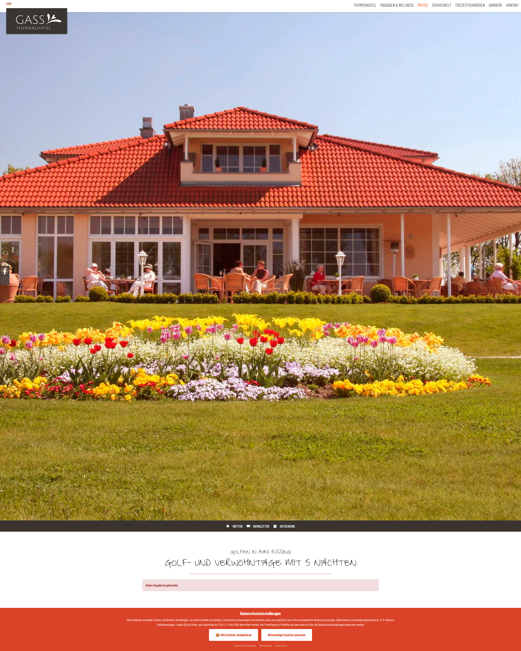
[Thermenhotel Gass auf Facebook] (4, 270)
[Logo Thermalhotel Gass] (36, 21)
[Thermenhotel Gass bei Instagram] (4, 280)
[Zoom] (260, 260)
